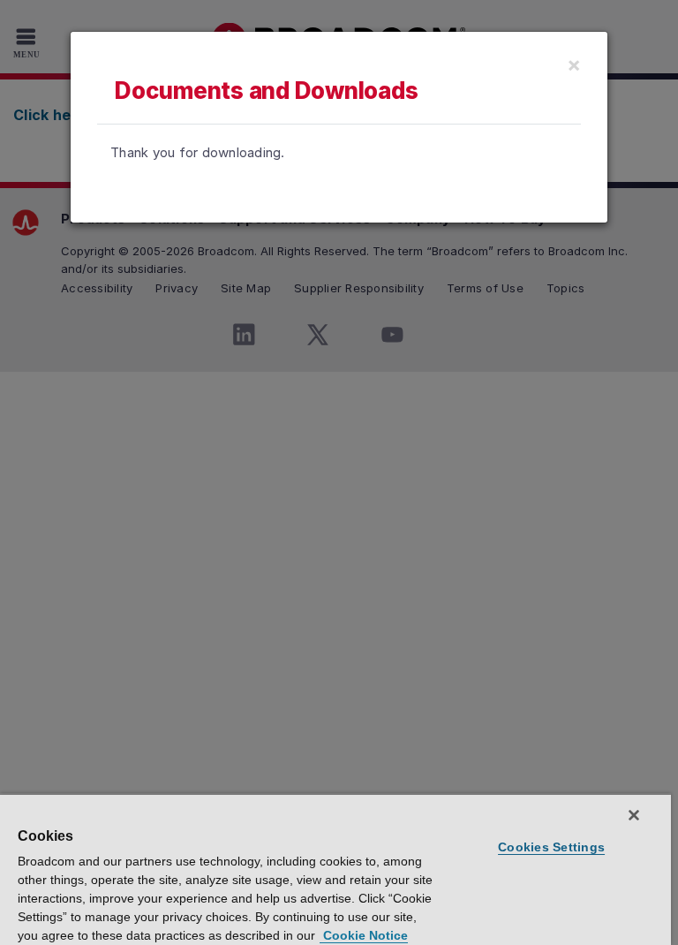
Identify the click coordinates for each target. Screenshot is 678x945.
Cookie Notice (364, 935)
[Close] (634, 815)
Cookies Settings (551, 847)
